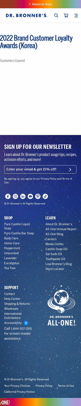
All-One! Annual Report (60, 229)
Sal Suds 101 (53, 254)
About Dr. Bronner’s (58, 224)
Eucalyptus (11, 263)
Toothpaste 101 (55, 259)
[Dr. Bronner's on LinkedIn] (23, 196)
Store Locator (54, 269)
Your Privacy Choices (17, 386)
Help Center (12, 299)
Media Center (54, 244)
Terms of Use (66, 386)
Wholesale (11, 309)
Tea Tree (10, 268)
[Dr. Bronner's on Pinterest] (38, 196)
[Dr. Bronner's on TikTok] (45, 196)
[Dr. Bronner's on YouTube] (30, 196)
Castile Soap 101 (56, 249)
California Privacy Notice (19, 392)
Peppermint (12, 248)
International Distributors (13, 316)
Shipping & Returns (17, 304)
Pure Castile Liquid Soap (17, 226)
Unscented (11, 253)
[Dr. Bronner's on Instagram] (15, 196)
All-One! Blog (54, 234)
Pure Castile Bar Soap (19, 233)
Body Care (11, 238)
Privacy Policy (44, 386)
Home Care (12, 243)
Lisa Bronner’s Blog (58, 264)
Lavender (10, 258)
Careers (50, 239)
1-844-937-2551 (21, 329)
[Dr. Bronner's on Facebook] (8, 196)
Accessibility (13, 323)
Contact (9, 294)
